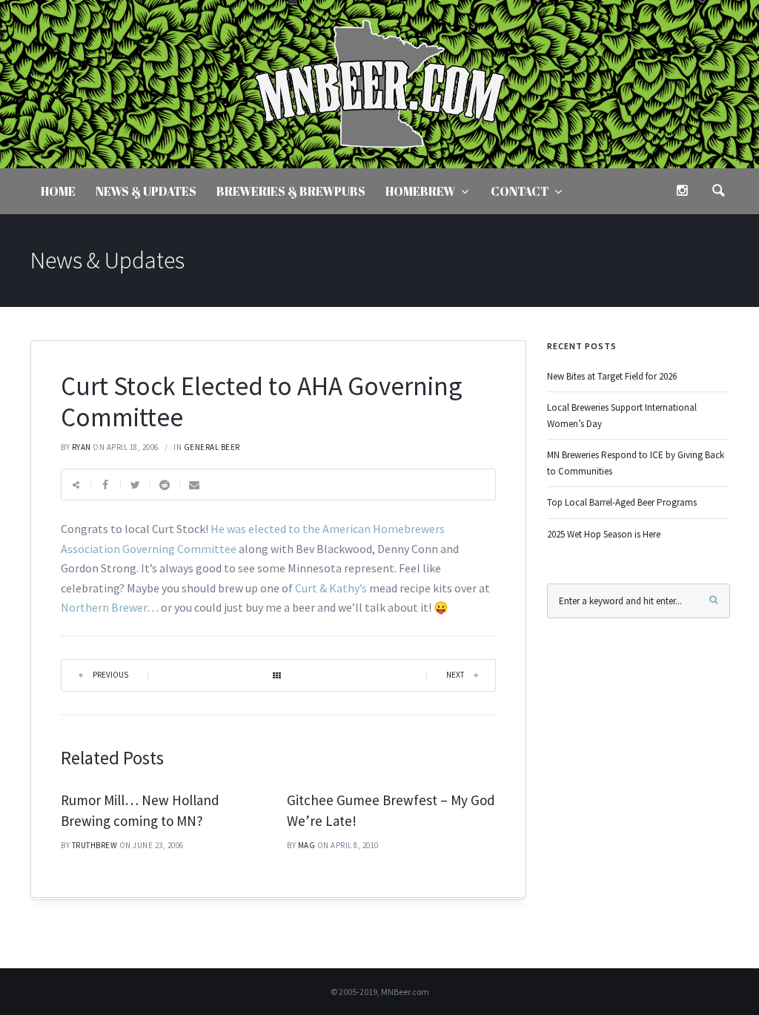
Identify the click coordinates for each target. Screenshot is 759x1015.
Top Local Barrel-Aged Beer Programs (622, 502)
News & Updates (146, 191)
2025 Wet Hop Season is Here (603, 534)
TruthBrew (95, 845)
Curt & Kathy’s (331, 588)
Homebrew (420, 191)
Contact (519, 191)
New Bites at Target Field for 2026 (612, 376)
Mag (307, 845)
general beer (212, 447)
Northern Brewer (104, 607)
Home (58, 191)
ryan (81, 447)
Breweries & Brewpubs (290, 191)
